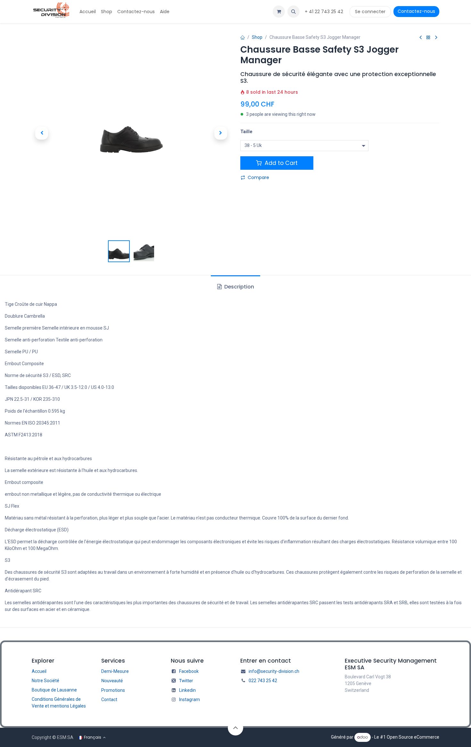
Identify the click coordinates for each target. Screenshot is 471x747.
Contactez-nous (416, 11)
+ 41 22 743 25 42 (324, 11)
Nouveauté (112, 680)
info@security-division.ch (274, 671)
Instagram (189, 699)
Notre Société (45, 680)
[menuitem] (87, 12)
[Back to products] (428, 37)
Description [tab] (238, 286)
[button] (293, 11)
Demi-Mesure (115, 671)
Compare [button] (258, 177)
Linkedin (187, 690)
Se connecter (370, 11)
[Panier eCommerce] (279, 11)
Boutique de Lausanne (54, 689)
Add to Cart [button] (280, 163)
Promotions (113, 690)
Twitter (186, 680)
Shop (257, 37)
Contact (109, 699)
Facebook (189, 671)
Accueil (39, 671)
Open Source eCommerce (413, 737)
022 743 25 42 (263, 680)
